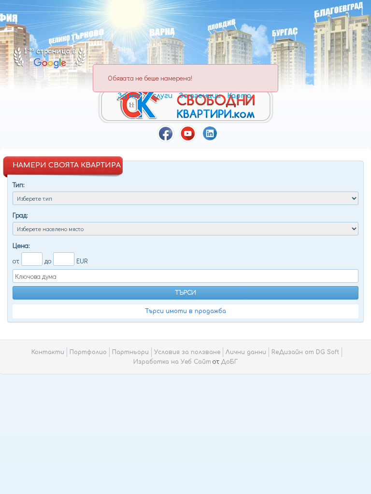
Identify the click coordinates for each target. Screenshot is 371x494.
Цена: (21, 245)
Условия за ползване (187, 352)
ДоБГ (229, 361)
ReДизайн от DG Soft (305, 352)
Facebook (165, 133)
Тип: (19, 184)
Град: (20, 215)
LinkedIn (210, 133)
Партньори (130, 352)
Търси (185, 292)
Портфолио (88, 352)
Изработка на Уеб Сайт (172, 361)
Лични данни (246, 352)
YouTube (188, 133)
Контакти (47, 352)
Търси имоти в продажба (185, 311)
